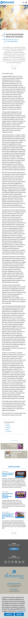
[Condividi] (12, 68)
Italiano (8, 429)
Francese (8, 427)
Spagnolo (8, 425)
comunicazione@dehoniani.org (14, 585)
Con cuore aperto (12, 41)
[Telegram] (9, 562)
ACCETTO (9, 614)
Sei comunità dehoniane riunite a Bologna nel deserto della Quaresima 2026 (8, 516)
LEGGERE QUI (21, 611)
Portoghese (9, 431)
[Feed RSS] (23, 562)
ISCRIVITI (14, 548)
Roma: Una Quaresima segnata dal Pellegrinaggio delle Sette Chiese (7, 496)
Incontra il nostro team (14, 591)
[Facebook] (12, 562)
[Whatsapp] (5, 562)
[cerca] (23, 2)
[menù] (26, 2)
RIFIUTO (19, 614)
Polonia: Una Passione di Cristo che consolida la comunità (8, 474)
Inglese (7, 424)
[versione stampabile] (15, 68)
